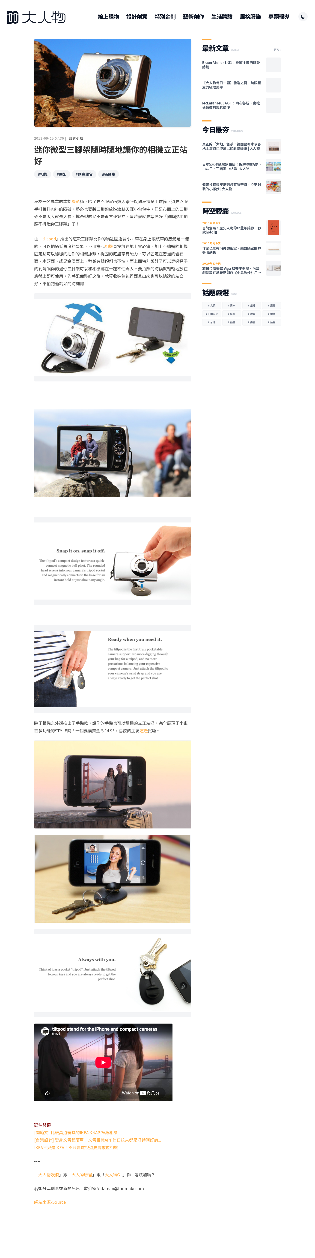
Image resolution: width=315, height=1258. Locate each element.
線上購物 (108, 16)
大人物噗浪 (48, 1174)
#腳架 (61, 174)
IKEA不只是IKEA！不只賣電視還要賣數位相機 (76, 1147)
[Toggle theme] (303, 16)
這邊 (144, 730)
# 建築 (251, 314)
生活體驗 (221, 16)
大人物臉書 (81, 1174)
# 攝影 (251, 322)
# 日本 (231, 305)
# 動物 (271, 322)
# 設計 (251, 305)
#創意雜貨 (84, 174)
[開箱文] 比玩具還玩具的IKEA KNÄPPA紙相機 (76, 1132)
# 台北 (211, 322)
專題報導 (278, 16)
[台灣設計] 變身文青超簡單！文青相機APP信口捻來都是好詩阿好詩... (97, 1140)
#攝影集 (108, 174)
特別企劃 (165, 16)
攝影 (75, 201)
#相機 (43, 174)
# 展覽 (271, 305)
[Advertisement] (112, 1223)
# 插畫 (231, 322)
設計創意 (136, 16)
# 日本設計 (211, 314)
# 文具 (211, 305)
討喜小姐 (76, 138)
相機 (109, 246)
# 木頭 (271, 314)
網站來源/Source (50, 1202)
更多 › (277, 50)
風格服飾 (250, 16)
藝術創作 (193, 16)
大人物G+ (113, 1174)
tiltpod (49, 239)
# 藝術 (231, 314)
